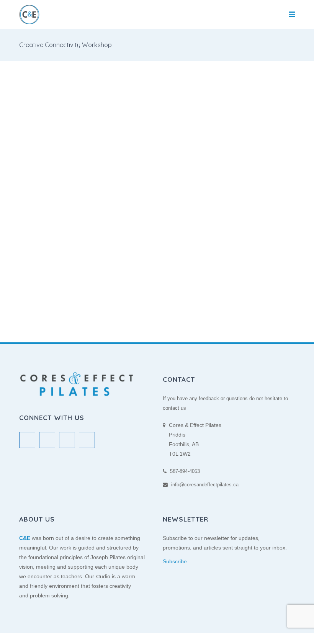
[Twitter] (27, 440)
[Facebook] (47, 440)
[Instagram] (67, 440)
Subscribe (175, 561)
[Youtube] (87, 440)
